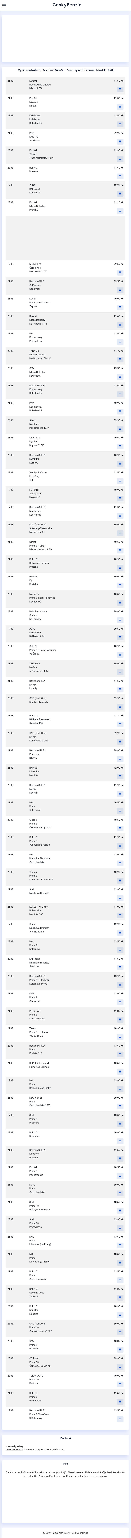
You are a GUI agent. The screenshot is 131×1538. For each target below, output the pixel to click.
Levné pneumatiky (14, 1449)
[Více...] (120, 89)
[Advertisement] (65, 38)
